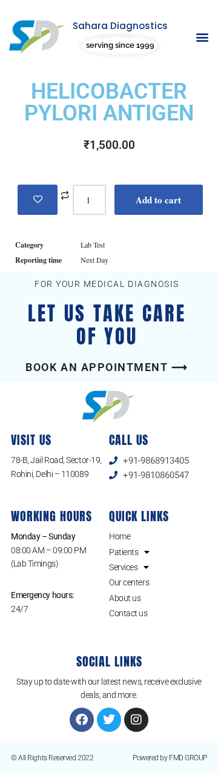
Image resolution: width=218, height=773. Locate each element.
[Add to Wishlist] (38, 200)
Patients (123, 552)
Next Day (94, 260)
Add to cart (158, 199)
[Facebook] (82, 720)
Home (119, 536)
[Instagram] (136, 720)
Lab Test (93, 244)
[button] (202, 37)
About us (124, 598)
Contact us (128, 613)
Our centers (129, 582)
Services (123, 567)
